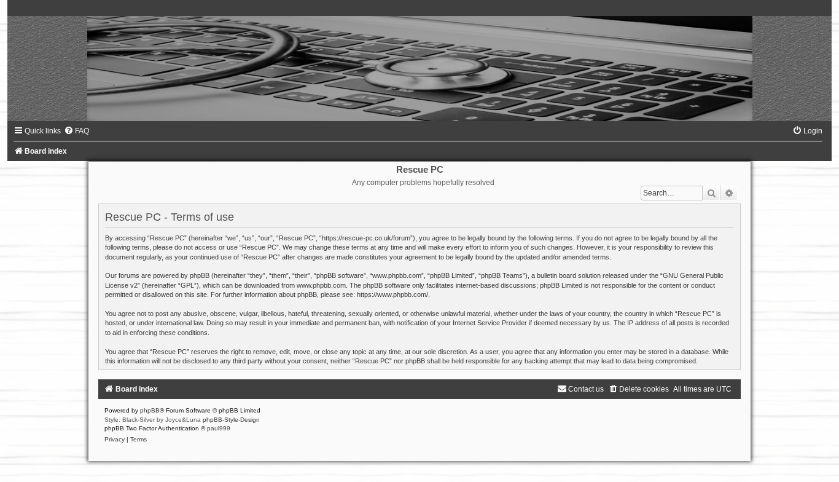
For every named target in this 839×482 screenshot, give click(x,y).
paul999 (218, 428)
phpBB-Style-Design (231, 419)
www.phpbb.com (321, 285)
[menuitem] (76, 131)
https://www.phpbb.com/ (392, 294)
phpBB (150, 410)
